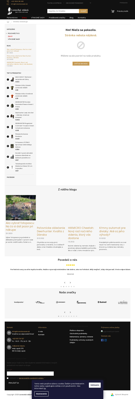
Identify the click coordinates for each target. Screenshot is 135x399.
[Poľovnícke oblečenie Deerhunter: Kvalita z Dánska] (52, 210)
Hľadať (83, 11)
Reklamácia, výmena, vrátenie (81, 337)
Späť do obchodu (81, 63)
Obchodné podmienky (74, 3)
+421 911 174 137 (18, 339)
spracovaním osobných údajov (31, 378)
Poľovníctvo (14, 33)
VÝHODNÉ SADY (14, 39)
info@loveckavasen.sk (21, 331)
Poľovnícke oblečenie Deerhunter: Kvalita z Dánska (19, 56)
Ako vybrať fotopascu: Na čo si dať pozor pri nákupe (19, 50)
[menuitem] (12, 17)
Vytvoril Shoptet (121, 394)
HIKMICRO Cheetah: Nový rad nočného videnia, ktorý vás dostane (20, 63)
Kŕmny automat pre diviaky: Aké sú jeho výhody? (112, 231)
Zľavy (10, 36)
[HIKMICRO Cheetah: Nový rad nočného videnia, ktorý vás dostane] (83, 210)
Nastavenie (41, 394)
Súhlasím (94, 385)
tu (45, 388)
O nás (40, 331)
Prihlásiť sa (14, 383)
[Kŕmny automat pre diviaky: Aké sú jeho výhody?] (114, 210)
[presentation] (64, 282)
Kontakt (41, 335)
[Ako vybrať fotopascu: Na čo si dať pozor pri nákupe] (21, 207)
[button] (61, 287)
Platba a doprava (54, 3)
